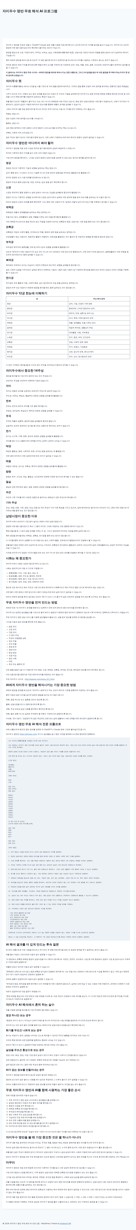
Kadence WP (65, 1223)
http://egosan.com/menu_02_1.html (40, 679)
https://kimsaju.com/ (28, 734)
